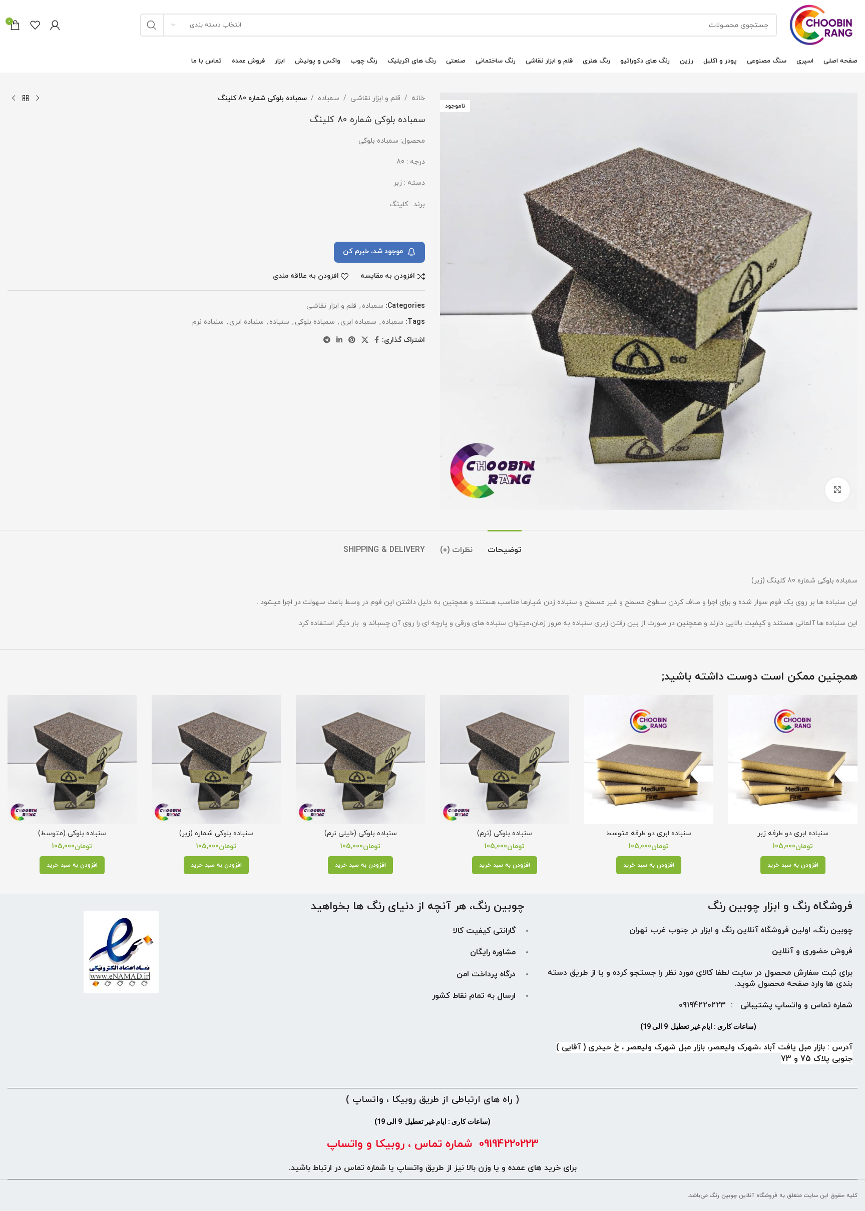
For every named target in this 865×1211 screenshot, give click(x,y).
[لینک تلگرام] (326, 340)
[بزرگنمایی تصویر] (837, 489)
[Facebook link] (376, 340)
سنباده (279, 322)
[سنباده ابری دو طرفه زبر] (792, 759)
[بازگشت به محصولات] (26, 99)
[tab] (505, 545)
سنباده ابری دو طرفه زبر (792, 833)
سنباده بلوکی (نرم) (504, 833)
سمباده (328, 98)
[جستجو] (151, 25)
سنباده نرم (208, 322)
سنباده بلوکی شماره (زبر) (216, 833)
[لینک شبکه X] (364, 340)
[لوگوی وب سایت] (822, 24)
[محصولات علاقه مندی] (35, 25)
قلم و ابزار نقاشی (375, 98)
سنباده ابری (246, 322)
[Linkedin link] (339, 340)
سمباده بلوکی (315, 322)
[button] (792, 865)
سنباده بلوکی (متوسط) (72, 833)
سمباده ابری (358, 322)
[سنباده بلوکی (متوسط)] (72, 759)
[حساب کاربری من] (55, 25)
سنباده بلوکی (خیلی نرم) (360, 833)
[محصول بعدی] (14, 99)
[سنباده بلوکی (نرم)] (504, 759)
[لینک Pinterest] (351, 340)
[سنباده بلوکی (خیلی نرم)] (360, 759)
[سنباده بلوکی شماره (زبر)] (216, 759)
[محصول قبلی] (38, 99)
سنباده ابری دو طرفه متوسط (648, 833)
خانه (418, 98)
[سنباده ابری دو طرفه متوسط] (648, 759)
